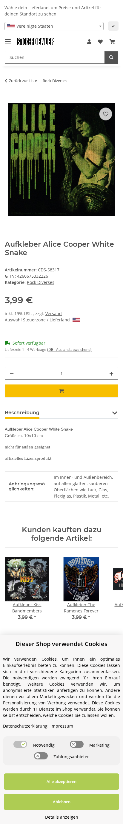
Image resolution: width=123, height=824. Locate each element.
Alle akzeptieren (61, 781)
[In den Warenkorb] (9, 99)
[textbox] (54, 26)
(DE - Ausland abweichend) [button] (69, 349)
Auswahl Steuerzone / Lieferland (38, 320)
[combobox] (54, 26)
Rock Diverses (40, 282)
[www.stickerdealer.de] (36, 42)
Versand (53, 313)
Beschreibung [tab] (22, 412)
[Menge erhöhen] (111, 373)
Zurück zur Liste (23, 80)
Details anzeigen (61, 817)
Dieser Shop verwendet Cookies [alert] (61, 644)
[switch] (20, 744)
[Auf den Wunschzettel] (105, 114)
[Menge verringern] (11, 373)
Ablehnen (61, 801)
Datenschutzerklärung (25, 726)
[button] (89, 42)
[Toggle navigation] (8, 39)
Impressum (61, 726)
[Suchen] (111, 57)
